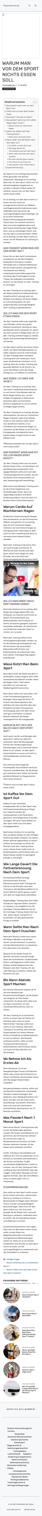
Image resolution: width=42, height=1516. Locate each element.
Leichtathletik (14, 1454)
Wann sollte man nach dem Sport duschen (22, 155)
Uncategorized (19, 1471)
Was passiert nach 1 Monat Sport (22, 165)
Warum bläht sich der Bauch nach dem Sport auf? (20, 141)
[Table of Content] (35, 102)
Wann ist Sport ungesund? (28, 1371)
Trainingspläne (19, 1451)
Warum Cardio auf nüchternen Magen (20, 127)
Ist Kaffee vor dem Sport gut (20, 146)
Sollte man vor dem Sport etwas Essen (20, 112)
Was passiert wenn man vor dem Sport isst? (20, 107)
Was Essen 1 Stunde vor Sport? (19, 117)
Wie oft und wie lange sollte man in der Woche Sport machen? (30, 1390)
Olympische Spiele (20, 1477)
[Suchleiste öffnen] (29, 5)
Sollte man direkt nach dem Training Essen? (18, 132)
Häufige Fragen (9, 89)
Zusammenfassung (14, 168)
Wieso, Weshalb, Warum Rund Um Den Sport (29, 1352)
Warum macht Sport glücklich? (30, 1296)
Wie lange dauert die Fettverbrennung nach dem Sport (22, 149)
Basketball (19, 1434)
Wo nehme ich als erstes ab (19, 162)
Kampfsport (19, 1442)
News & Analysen (19, 1459)
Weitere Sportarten (19, 1440)
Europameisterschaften (19, 1474)
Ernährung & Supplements (19, 1457)
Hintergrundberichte (20, 1480)
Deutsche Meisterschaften (20, 1437)
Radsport (27, 1454)
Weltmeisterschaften (19, 1462)
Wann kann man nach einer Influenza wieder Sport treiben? (29, 1333)
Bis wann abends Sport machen (21, 159)
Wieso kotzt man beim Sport (20, 137)
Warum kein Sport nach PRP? (29, 1315)
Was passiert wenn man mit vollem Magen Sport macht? (21, 121)
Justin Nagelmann (8, 85)
